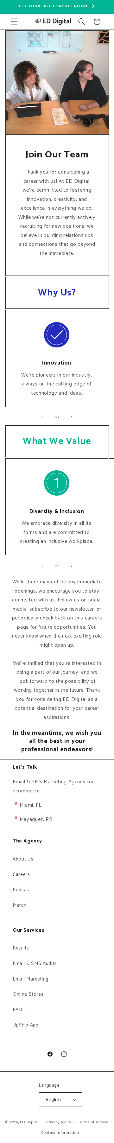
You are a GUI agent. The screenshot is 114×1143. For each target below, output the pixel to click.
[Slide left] (42, 417)
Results (21, 948)
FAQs (19, 1010)
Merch (19, 905)
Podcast (22, 890)
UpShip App (26, 1025)
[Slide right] (72, 417)
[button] (14, 21)
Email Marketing (30, 979)
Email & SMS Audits (35, 964)
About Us (23, 859)
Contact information (60, 1133)
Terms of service (93, 1122)
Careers (21, 875)
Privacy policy (59, 1122)
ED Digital (29, 1123)
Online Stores (28, 994)
